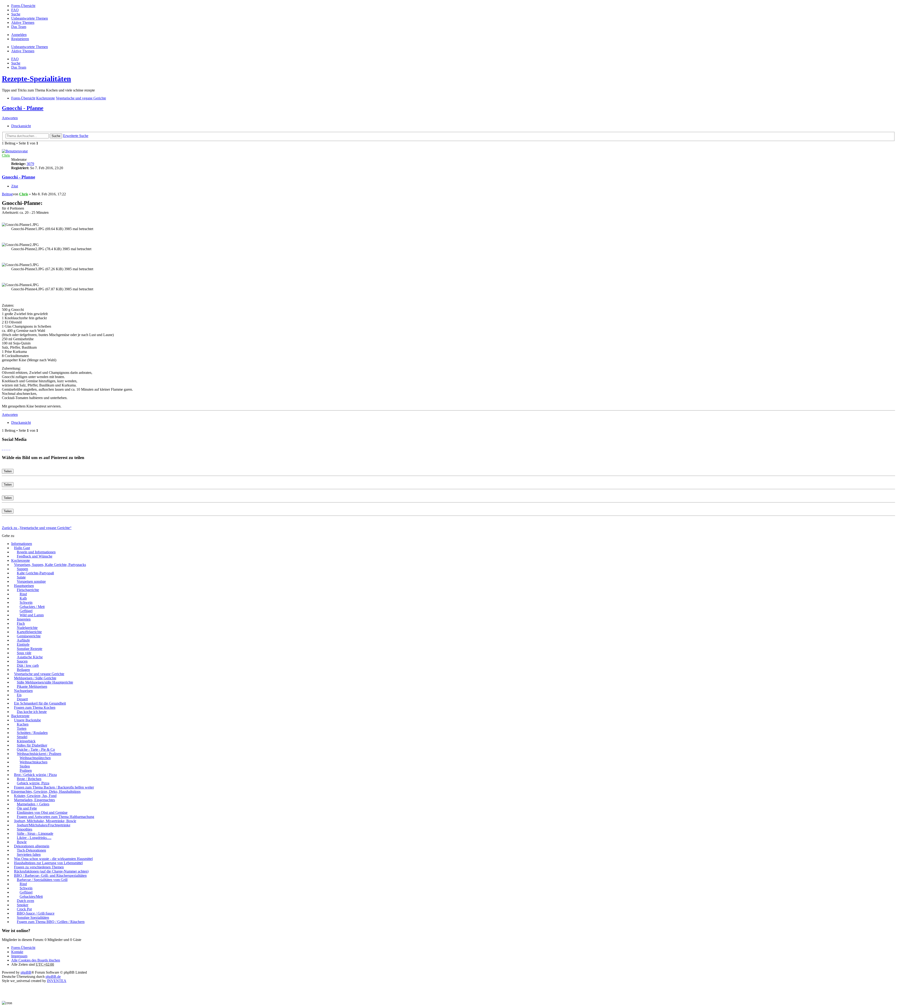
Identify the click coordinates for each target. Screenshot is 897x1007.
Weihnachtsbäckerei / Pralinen (39, 754)
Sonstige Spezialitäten (33, 917)
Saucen (22, 661)
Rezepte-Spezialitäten (36, 78)
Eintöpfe (23, 644)
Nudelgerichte (27, 628)
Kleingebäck (26, 741)
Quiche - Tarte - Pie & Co (36, 749)
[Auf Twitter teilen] (4, 448)
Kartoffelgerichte (29, 632)
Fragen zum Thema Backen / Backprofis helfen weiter (54, 787)
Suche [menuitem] (15, 14)
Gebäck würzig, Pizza (33, 783)
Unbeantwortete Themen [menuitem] (29, 18)
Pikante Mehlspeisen (32, 686)
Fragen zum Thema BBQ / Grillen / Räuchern (51, 922)
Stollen (25, 766)
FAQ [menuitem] (15, 10)
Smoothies (24, 829)
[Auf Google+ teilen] (6, 448)
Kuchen (22, 724)
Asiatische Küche (30, 657)
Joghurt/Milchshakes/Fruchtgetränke (43, 825)
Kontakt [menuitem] (17, 952)
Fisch (21, 623)
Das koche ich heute (32, 712)
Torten (21, 728)
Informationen (21, 544)
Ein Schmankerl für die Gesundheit (40, 703)
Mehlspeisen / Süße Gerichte (35, 678)
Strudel (22, 737)
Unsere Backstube (27, 720)
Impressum (19, 956)
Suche (56, 136)
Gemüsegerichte (29, 636)
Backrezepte (20, 716)
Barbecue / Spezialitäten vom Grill (42, 880)
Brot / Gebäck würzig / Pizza (35, 775)
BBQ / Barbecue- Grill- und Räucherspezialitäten (50, 875)
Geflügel (26, 611)
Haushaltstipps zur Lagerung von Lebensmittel (48, 863)
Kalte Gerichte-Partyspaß (35, 573)
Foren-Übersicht (23, 948)
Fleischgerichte (28, 590)
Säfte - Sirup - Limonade (35, 833)
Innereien (24, 619)
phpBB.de (53, 977)
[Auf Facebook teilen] (2, 448)
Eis (19, 695)
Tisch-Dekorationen (31, 850)
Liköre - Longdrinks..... (34, 838)
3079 (30, 164)
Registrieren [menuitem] (20, 39)
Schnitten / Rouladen (32, 733)
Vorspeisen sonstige (31, 581)
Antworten (10, 118)
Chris (6, 155)
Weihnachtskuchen (33, 762)
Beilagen (23, 670)
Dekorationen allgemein (31, 846)
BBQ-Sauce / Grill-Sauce (35, 913)
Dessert (22, 699)
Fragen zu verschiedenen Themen (39, 867)
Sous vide (24, 653)
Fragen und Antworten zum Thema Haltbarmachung (55, 817)
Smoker (22, 905)
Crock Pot (24, 909)
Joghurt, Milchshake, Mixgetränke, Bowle (45, 821)
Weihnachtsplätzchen (35, 758)
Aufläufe (23, 640)
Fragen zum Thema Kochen (34, 707)
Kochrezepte (20, 560)
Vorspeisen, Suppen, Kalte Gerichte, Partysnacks (50, 565)
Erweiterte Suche (75, 136)
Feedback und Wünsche (34, 556)
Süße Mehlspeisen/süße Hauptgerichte (45, 682)
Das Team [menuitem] (18, 27)
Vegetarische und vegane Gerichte (39, 674)
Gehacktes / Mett (32, 607)
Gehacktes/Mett (31, 896)
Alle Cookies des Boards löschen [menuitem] (35, 960)
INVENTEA (56, 981)
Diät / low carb (28, 665)
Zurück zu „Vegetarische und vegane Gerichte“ (36, 528)
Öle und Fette (27, 808)
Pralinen (26, 770)
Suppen (22, 569)
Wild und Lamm (32, 615)
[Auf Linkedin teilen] (7, 448)
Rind (23, 594)
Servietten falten (29, 854)
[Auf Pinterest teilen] (9, 448)
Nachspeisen (23, 691)
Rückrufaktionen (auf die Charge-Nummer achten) (51, 871)
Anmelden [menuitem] (19, 35)
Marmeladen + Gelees (33, 804)
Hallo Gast (22, 548)
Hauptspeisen (24, 586)
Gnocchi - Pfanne (22, 108)
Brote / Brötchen (29, 779)
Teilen (8, 471)
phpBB (26, 972)
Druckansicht (21, 126)
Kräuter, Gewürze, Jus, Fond (35, 796)
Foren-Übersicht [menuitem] (23, 6)
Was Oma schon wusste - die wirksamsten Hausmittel (53, 859)
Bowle (22, 842)
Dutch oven (25, 901)
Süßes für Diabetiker (32, 745)
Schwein (26, 602)
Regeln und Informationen (36, 552)
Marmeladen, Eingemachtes (34, 800)
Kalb (23, 598)
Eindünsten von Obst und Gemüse (42, 812)
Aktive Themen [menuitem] (22, 23)
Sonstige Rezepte (29, 649)
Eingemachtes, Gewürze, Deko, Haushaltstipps (46, 791)
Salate (21, 577)
